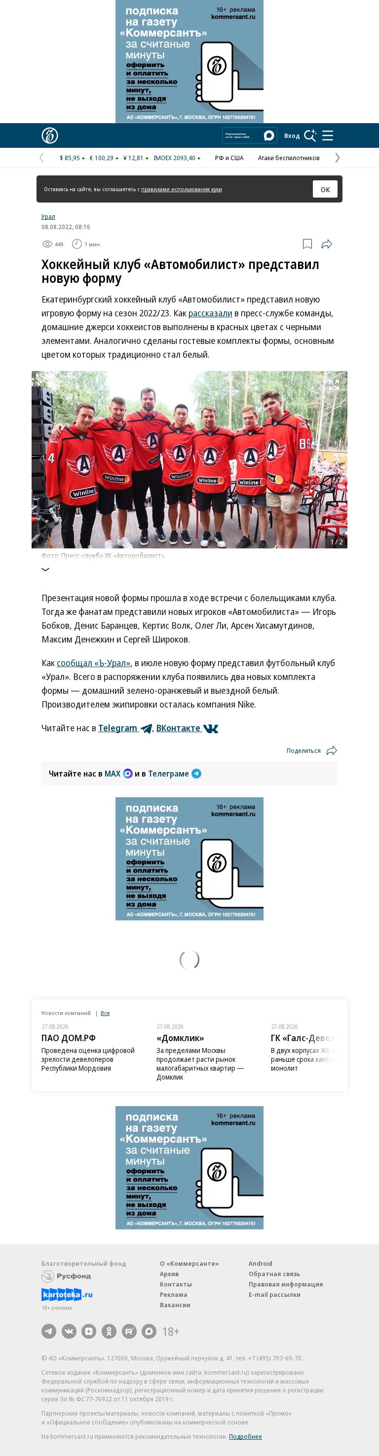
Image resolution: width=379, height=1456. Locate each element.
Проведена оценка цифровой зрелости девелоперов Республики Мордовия (88, 1059)
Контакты (176, 1284)
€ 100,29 (102, 157)
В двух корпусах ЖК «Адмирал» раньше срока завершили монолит (318, 1059)
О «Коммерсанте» (189, 1263)
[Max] (149, 1331)
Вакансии (175, 1304)
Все (105, 1012)
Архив (169, 1273)
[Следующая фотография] (337, 460)
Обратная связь (274, 1273)
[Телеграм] (48, 1331)
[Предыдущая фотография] (41, 460)
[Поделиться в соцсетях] (327, 244)
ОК (325, 189)
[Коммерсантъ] (49, 135)
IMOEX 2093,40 (174, 157)
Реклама (174, 1294)
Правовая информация (286, 1284)
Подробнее (245, 1436)
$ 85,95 (70, 157)
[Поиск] (310, 135)
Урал (48, 216)
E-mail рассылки (275, 1294)
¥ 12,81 (133, 157)
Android (260, 1263)
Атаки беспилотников (289, 157)
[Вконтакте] (69, 1331)
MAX (112, 774)
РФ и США (229, 157)
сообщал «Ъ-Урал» (93, 663)
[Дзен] (88, 1331)
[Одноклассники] (109, 1331)
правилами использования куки (181, 189)
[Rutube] (129, 1331)
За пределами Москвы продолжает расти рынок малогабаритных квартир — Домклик (200, 1064)
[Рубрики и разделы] (327, 135)
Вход (292, 135)
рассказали (210, 313)
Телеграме (168, 774)
